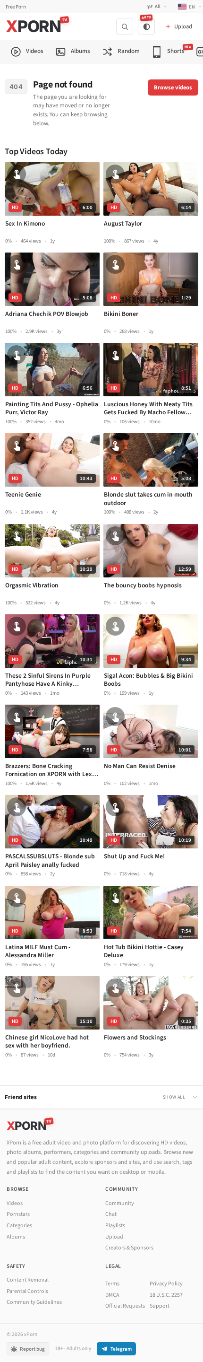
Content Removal (28, 1280)
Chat (111, 1214)
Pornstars (18, 1214)
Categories (19, 1226)
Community (119, 1203)
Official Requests (125, 1306)
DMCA (112, 1295)
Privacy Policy (166, 1284)
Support (159, 1306)
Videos (15, 1203)
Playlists (115, 1226)
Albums (16, 1237)
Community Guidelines (34, 1302)
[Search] (124, 26)
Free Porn (16, 6)
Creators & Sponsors (129, 1248)
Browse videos (173, 87)
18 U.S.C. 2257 (166, 1295)
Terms (112, 1284)
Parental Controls (27, 1291)
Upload (114, 1237)
